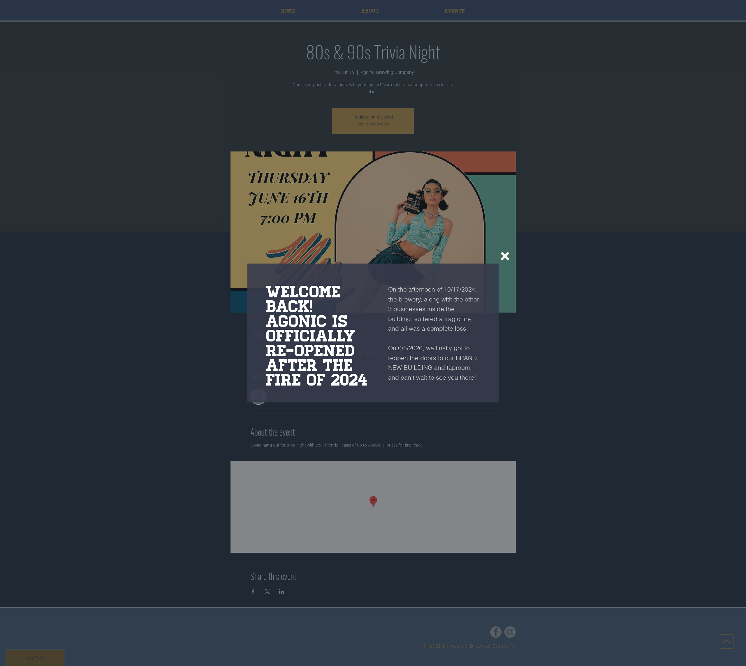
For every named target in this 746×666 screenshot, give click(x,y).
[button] (505, 256)
